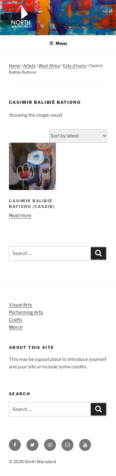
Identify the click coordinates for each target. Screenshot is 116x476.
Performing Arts (26, 312)
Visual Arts (20, 305)
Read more (20, 215)
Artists (29, 65)
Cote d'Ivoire (74, 65)
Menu (61, 43)
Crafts (15, 320)
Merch (16, 327)
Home (14, 65)
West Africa (49, 65)
